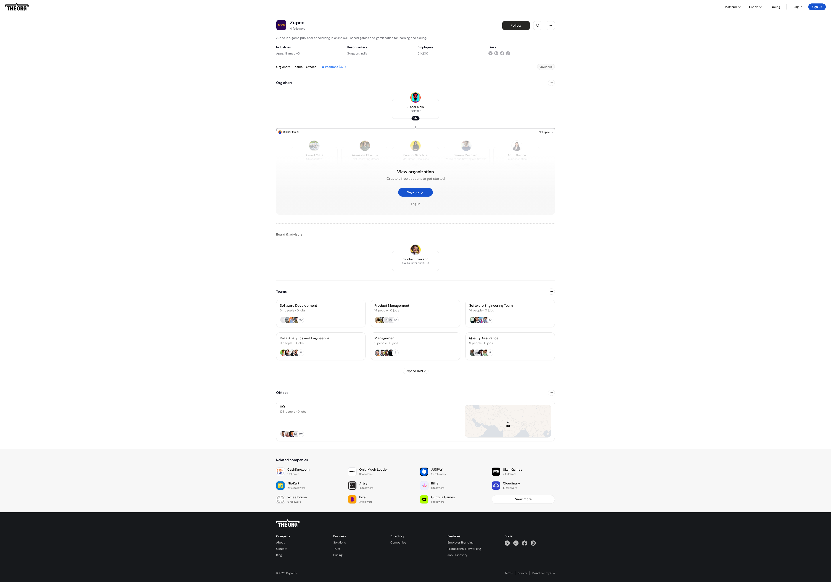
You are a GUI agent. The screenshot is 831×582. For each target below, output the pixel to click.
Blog (279, 555)
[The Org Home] (17, 7)
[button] (415, 109)
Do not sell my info (543, 573)
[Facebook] (524, 543)
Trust (336, 549)
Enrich (753, 7)
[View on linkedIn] (496, 53)
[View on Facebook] (502, 53)
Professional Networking (464, 549)
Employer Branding (460, 542)
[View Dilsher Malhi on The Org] (415, 97)
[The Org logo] (288, 523)
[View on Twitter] (490, 53)
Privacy (522, 573)
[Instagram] (533, 543)
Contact (281, 549)
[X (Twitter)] (507, 543)
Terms (508, 573)
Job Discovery (457, 555)
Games (290, 53)
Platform (731, 7)
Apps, (280, 53)
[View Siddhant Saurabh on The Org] (415, 249)
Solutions (339, 542)
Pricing (338, 555)
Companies (398, 542)
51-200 (423, 53)
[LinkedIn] (516, 543)
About (280, 542)
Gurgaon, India (357, 53)
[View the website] (508, 53)
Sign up (817, 7)
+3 (298, 53)
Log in (798, 7)
